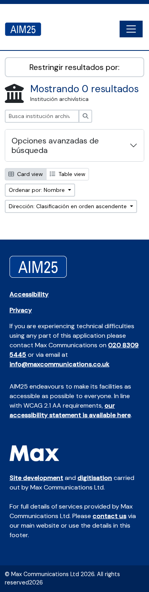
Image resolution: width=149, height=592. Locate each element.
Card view (29, 174)
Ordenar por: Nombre (37, 189)
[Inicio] (26, 29)
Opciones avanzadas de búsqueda (55, 145)
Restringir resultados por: (74, 67)
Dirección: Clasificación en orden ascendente (68, 206)
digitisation (94, 478)
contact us (109, 516)
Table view (71, 174)
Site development (36, 478)
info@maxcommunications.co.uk (59, 364)
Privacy (21, 310)
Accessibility (29, 294)
